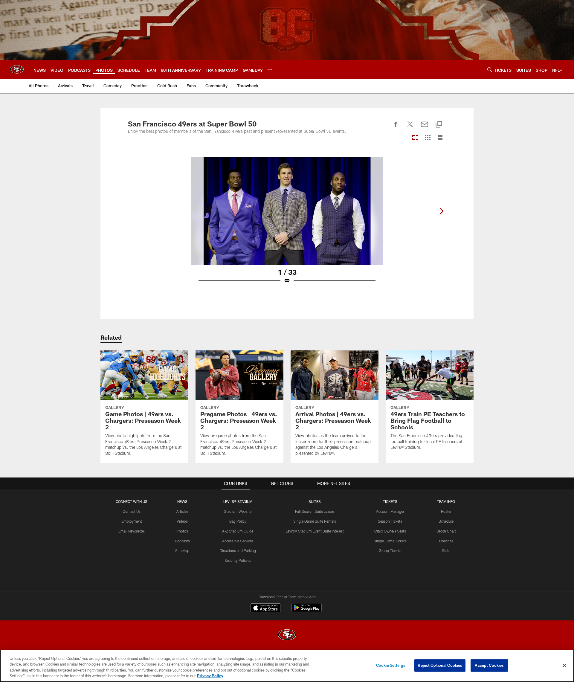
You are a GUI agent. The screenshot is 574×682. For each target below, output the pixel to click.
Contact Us (132, 511)
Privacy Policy (210, 675)
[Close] (564, 665)
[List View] (440, 138)
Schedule (446, 521)
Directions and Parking (238, 550)
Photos (182, 531)
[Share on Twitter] (410, 128)
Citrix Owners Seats (390, 531)
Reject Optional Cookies (440, 665)
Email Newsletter (131, 531)
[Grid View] (427, 138)
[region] (287, 666)
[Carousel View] (415, 138)
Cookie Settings (390, 665)
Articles (182, 511)
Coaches (446, 541)
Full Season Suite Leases (315, 511)
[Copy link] (439, 125)
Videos (182, 521)
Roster (446, 511)
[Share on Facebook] (396, 128)
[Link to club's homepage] (17, 69)
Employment (131, 521)
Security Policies (238, 560)
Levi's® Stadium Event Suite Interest (315, 531)
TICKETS (390, 501)
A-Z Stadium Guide (237, 531)
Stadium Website (237, 511)
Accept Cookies (489, 665)
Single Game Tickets (390, 541)
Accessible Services (238, 541)
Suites (315, 501)
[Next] (441, 211)
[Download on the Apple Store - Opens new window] (265, 608)
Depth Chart (446, 531)
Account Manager (390, 511)
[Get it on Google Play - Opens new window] (306, 610)
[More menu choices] (270, 69)
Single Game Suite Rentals (314, 521)
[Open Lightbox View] (287, 224)
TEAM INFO (446, 501)
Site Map (182, 550)
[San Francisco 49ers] (287, 635)
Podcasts (182, 541)
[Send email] (424, 128)
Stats (446, 550)
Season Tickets (390, 521)
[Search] (489, 69)
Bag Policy (237, 521)
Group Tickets (390, 550)
